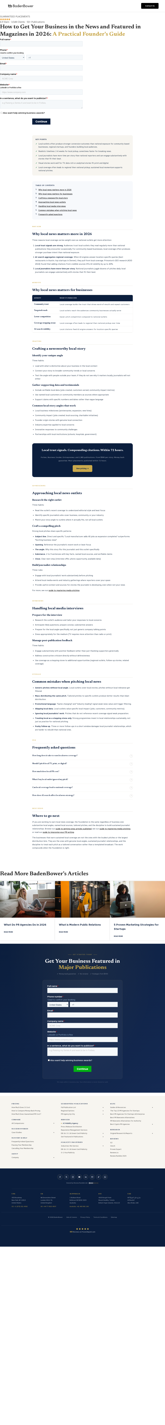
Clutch (112, 1146)
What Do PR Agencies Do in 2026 (25, 924)
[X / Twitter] (66, 1176)
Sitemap (114, 1217)
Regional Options (67, 1111)
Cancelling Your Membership (22, 1148)
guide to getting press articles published (74, 829)
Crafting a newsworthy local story (53, 198)
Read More (8, 932)
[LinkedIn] (85, 1176)
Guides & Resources (118, 1107)
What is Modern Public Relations (80, 924)
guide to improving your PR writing (58, 832)
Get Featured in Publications (72, 1137)
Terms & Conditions (100, 1217)
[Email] (92, 1176)
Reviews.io (114, 1153)
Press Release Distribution (71, 1127)
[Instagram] (72, 1176)
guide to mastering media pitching (64, 590)
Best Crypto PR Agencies (120, 1124)
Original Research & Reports (121, 1133)
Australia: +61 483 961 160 (79, 1206)
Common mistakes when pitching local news (57, 210)
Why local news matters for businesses (55, 194)
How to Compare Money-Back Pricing (26, 1111)
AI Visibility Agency (70, 1123)
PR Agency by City (68, 1114)
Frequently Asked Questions (23, 1141)
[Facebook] (60, 1176)
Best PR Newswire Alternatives (122, 1117)
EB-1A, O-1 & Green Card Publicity (74, 1133)
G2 (111, 1143)
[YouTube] (79, 1176)
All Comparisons (18, 1123)
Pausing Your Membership (22, 1145)
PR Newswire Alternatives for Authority (125, 1121)
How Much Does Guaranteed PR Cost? (26, 1114)
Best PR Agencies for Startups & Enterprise (127, 1114)
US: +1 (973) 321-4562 (20, 1206)
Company (15, 1157)
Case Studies (17, 1132)
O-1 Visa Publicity (68, 1153)
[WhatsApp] (105, 1176)
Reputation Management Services (74, 1130)
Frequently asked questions (50, 214)
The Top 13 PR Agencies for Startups (125, 1111)
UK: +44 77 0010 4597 (48, 1206)
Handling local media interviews (52, 206)
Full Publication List (68, 1107)
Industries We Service (70, 1146)
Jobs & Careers (71, 1217)
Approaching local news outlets (52, 202)
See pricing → (82, 468)
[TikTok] (98, 1176)
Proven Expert (115, 1149)
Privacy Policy (85, 1217)
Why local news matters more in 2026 (54, 190)
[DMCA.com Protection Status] (93, 1183)
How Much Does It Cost (21, 1107)
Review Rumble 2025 (118, 1156)
